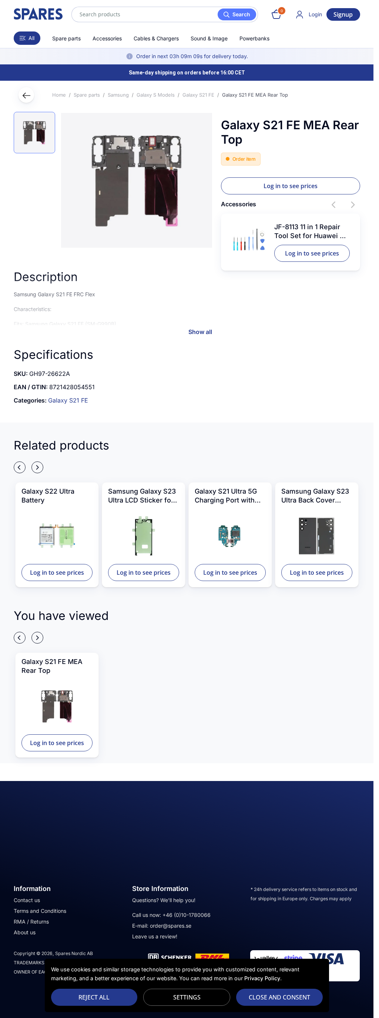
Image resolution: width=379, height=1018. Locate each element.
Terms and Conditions (40, 911)
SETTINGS (187, 997)
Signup (343, 14)
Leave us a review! (154, 936)
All (31, 38)
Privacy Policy (262, 978)
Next (352, 204)
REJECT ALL (94, 997)
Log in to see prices (291, 186)
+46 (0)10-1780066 (186, 915)
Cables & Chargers (156, 38)
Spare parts (66, 38)
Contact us (27, 900)
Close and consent (279, 997)
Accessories (107, 38)
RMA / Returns (31, 921)
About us (25, 932)
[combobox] (164, 14)
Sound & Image (209, 38)
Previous (334, 204)
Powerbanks (254, 38)
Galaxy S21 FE (68, 400)
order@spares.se (170, 925)
